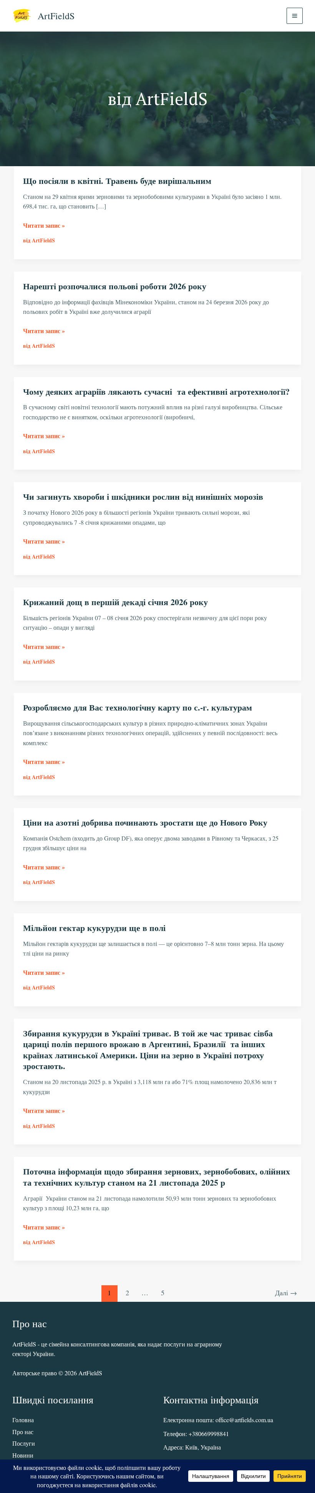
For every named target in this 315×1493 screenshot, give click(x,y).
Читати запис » (44, 225)
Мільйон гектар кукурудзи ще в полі (94, 927)
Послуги (23, 1443)
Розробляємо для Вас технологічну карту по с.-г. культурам (137, 707)
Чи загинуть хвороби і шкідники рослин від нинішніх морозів (143, 496)
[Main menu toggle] (295, 16)
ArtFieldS (56, 16)
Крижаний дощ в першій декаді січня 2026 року (115, 602)
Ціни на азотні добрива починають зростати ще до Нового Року (145, 822)
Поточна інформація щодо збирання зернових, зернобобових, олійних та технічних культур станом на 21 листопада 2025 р (156, 1177)
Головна (23, 1420)
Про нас (22, 1432)
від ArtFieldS (39, 240)
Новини (22, 1455)
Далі (286, 1292)
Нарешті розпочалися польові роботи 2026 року (114, 286)
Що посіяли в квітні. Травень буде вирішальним (117, 180)
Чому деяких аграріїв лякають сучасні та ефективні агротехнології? (156, 391)
